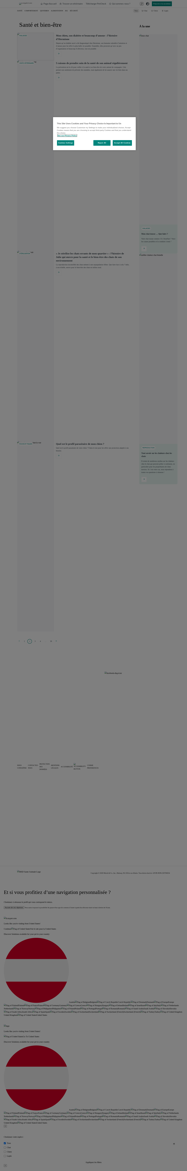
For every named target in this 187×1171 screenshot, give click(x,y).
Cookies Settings (65, 143)
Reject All (102, 143)
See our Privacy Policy (67, 136)
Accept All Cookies (122, 143)
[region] (94, 133)
